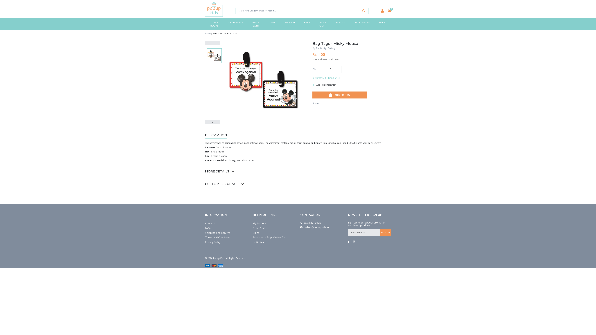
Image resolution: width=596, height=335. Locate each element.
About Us (210, 223)
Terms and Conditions (218, 237)
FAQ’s (208, 228)
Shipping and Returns (217, 232)
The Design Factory (325, 48)
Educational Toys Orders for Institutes (269, 240)
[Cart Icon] (389, 10)
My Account (259, 223)
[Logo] (214, 9)
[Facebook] (348, 241)
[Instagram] (354, 241)
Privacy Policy (213, 242)
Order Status (260, 228)
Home (208, 33)
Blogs (256, 232)
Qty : (314, 69)
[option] (264, 81)
